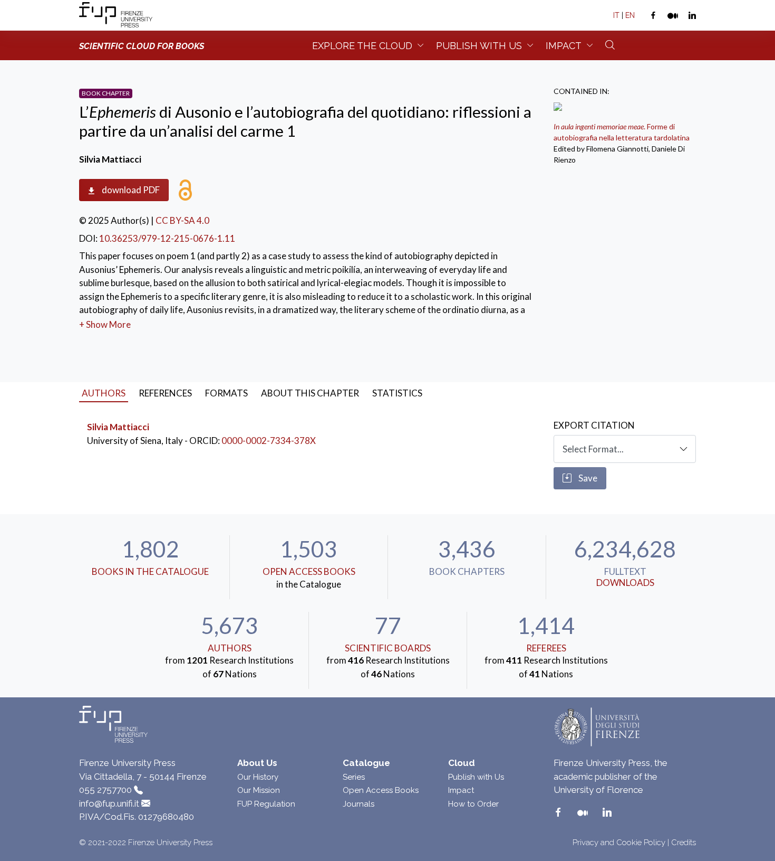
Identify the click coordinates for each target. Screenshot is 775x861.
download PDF (130, 189)
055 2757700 (105, 789)
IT (616, 15)
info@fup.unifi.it (109, 803)
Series (354, 777)
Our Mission (258, 790)
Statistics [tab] (397, 393)
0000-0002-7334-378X (268, 440)
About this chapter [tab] (310, 393)
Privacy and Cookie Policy (619, 842)
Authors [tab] (103, 393)
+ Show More (105, 324)
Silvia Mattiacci (118, 426)
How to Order (473, 804)
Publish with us (479, 45)
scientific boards (388, 648)
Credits (683, 842)
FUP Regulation (266, 804)
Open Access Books (309, 571)
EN (630, 15)
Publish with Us (476, 777)
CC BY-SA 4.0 (182, 220)
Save (587, 478)
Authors (229, 648)
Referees (546, 648)
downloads (625, 582)
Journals (358, 804)
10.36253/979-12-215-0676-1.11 (167, 238)
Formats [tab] (226, 393)
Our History (257, 777)
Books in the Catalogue (150, 571)
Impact (564, 45)
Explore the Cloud (362, 45)
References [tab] (165, 393)
